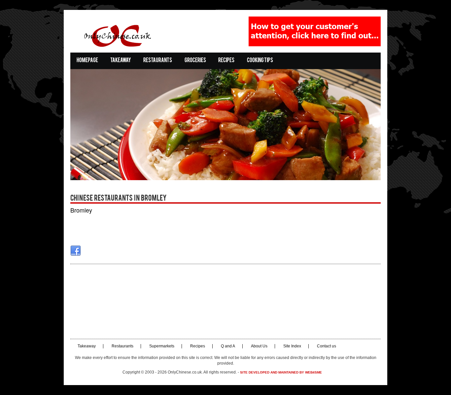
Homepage (87, 60)
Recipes (226, 60)
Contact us (326, 346)
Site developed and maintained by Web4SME (281, 372)
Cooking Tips (260, 60)
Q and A (228, 346)
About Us (259, 346)
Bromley (81, 210)
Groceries (195, 60)
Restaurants (157, 60)
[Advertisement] (225, 301)
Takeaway (120, 60)
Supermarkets (161, 346)
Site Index (292, 346)
